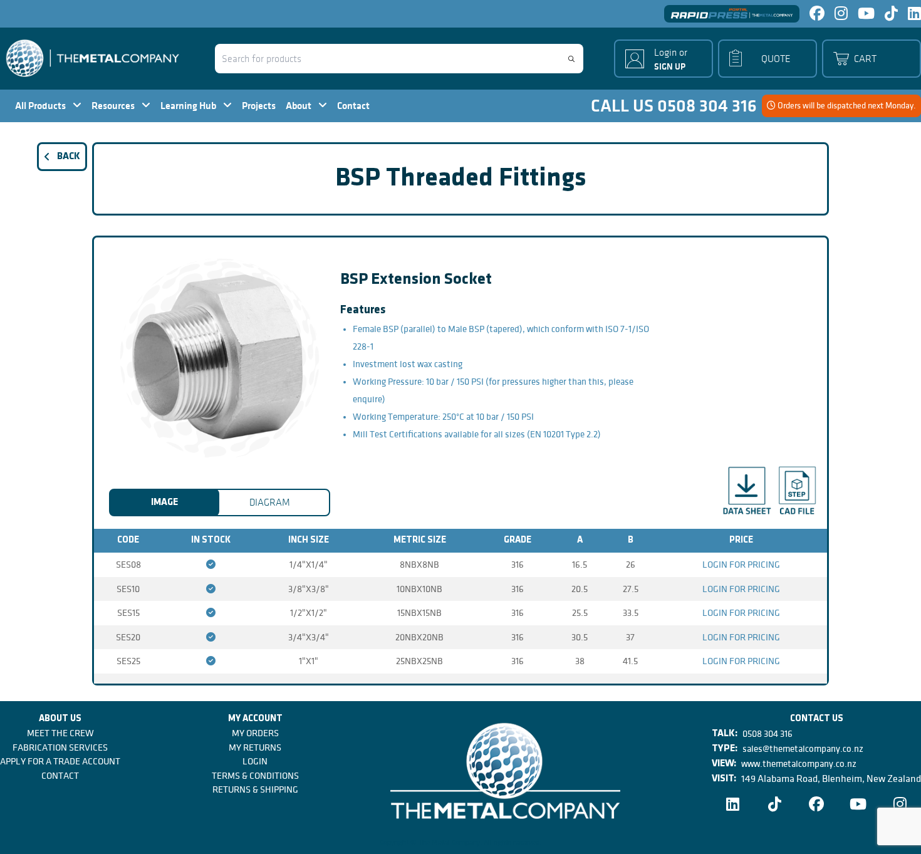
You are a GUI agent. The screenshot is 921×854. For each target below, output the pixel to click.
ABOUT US (60, 719)
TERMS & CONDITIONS (255, 776)
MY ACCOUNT (255, 719)
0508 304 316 (767, 734)
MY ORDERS (255, 733)
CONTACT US (816, 719)
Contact (353, 105)
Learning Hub (189, 105)
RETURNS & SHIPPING (255, 789)
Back (68, 157)
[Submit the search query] (571, 59)
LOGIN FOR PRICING (741, 565)
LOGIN (255, 761)
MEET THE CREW (60, 733)
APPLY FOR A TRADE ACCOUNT (60, 761)
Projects (259, 105)
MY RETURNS (255, 747)
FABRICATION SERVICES (60, 747)
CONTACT (60, 776)
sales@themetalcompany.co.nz (802, 749)
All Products (41, 105)
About (299, 105)
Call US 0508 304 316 (674, 106)
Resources (114, 105)
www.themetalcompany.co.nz (798, 764)
